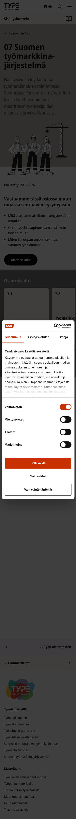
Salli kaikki (38, 463)
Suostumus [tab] (13, 337)
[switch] (65, 419)
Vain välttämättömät (38, 489)
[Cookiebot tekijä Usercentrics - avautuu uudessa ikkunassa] (54, 326)
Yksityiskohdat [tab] (37, 337)
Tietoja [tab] (63, 337)
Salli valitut (38, 476)
